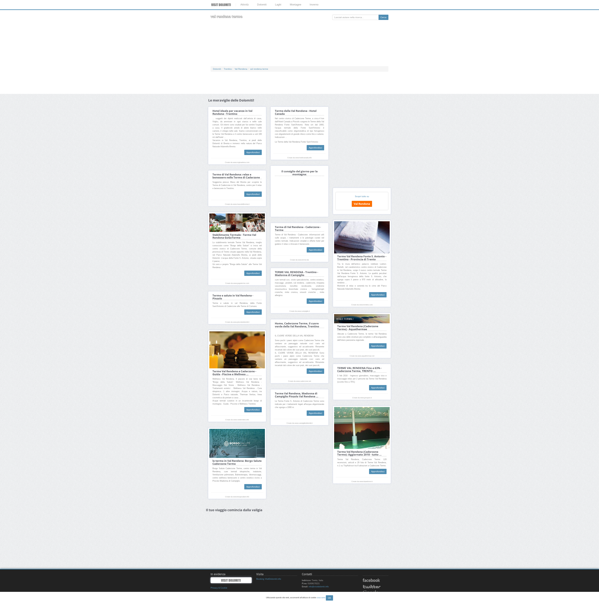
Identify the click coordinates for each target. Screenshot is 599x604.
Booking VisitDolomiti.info (268, 579)
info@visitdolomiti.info (319, 587)
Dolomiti (262, 4)
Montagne (295, 4)
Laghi (278, 4)
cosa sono (321, 598)
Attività (244, 4)
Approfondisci (253, 152)
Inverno (314, 4)
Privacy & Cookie (219, 588)
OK (329, 598)
